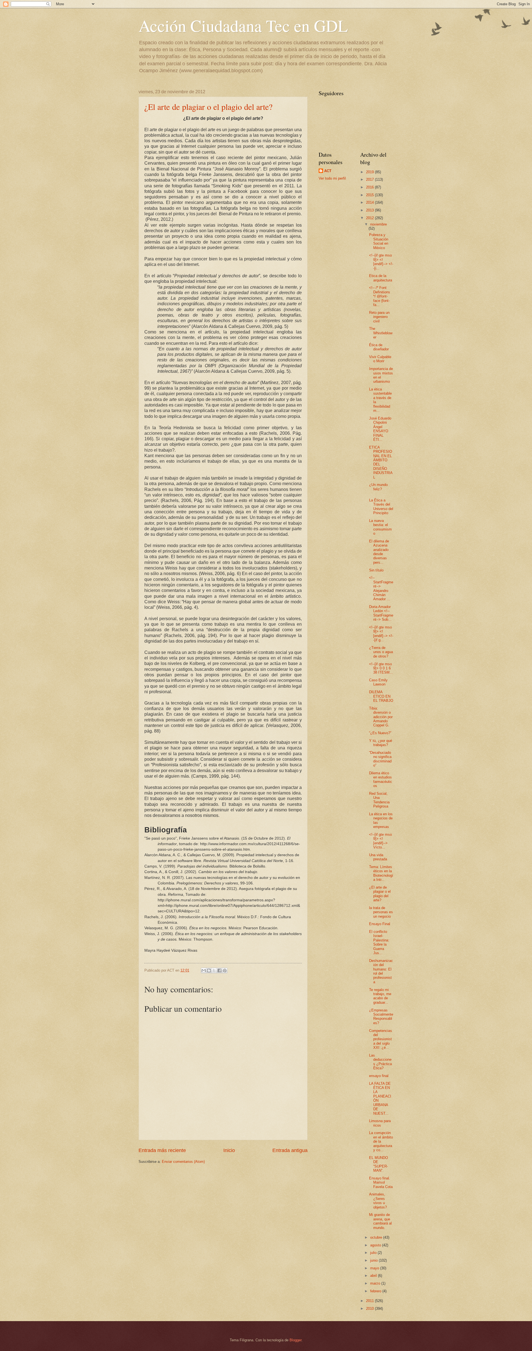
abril (374, 1276)
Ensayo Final (379, 924)
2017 (370, 179)
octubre (376, 1237)
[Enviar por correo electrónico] (203, 970)
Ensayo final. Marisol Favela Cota (381, 1182)
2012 (370, 218)
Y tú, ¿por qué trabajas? (380, 743)
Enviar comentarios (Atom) (183, 1162)
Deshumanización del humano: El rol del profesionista (381, 971)
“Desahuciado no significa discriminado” (380, 758)
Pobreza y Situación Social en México (378, 241)
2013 (370, 210)
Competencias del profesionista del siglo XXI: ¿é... (380, 1039)
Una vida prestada (378, 857)
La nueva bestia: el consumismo (380, 527)
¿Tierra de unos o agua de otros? (381, 652)
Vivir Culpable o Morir (380, 359)
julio (374, 1253)
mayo (375, 1268)
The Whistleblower (380, 333)
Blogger (295, 1340)
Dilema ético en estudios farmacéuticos (380, 779)
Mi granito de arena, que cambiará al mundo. (380, 1221)
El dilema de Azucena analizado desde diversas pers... (379, 552)
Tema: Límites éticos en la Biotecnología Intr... (381, 873)
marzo (375, 1283)
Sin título (376, 570)
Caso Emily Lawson (378, 682)
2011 (370, 1301)
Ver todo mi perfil (332, 178)
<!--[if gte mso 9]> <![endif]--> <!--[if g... (381, 633)
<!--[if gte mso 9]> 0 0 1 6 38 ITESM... (381, 668)
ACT (327, 171)
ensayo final (378, 1076)
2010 (370, 1308)
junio (374, 1260)
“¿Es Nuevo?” (380, 733)
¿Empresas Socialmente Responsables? (381, 1016)
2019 (370, 172)
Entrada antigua (290, 1150)
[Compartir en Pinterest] (224, 970)
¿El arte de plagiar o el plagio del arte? (208, 106)
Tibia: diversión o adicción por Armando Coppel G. (381, 717)
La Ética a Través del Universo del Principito (381, 506)
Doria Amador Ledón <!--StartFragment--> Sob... (381, 613)
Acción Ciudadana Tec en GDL (243, 25)
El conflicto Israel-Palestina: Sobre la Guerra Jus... (379, 942)
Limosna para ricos (380, 1123)
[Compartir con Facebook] (219, 970)
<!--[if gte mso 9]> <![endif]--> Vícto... (380, 840)
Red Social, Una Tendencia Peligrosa (379, 799)
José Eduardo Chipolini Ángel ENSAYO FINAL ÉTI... (380, 429)
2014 (370, 202)
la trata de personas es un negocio (381, 912)
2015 (370, 195)
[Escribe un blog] (209, 970)
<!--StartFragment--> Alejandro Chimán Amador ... (381, 588)
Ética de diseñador (379, 347)
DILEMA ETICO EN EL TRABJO (381, 696)
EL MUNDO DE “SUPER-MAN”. (378, 1164)
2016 (370, 187)
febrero (376, 1291)
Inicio (229, 1150)
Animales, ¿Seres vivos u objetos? (378, 1200)
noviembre (378, 224)
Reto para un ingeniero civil (379, 316)
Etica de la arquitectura (380, 278)
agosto (376, 1245)
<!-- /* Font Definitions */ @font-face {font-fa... (379, 296)
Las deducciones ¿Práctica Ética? (380, 1061)
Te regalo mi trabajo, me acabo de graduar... (380, 996)
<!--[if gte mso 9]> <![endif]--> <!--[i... (381, 261)
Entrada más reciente (162, 1150)
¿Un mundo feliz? (378, 487)
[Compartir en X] (214, 970)
